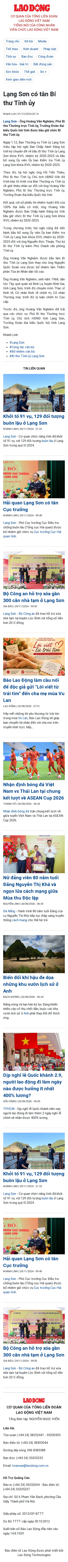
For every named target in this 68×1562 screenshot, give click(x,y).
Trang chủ (12, 41)
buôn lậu (47, 441)
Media (42, 41)
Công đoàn (45, 56)
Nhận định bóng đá (16, 811)
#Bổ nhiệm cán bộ (22, 351)
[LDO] (34, 393)
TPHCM (9, 1109)
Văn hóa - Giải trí (17, 64)
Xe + (43, 72)
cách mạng (19, 920)
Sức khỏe (12, 72)
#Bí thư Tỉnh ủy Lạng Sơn (26, 356)
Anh (26, 1013)
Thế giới (29, 72)
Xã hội (28, 41)
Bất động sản (42, 64)
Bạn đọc (27, 56)
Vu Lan (23, 718)
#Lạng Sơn (16, 342)
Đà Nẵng (9, 911)
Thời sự (11, 56)
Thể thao (12, 49)
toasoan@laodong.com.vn (30, 1465)
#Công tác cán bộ (21, 347)
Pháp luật (49, 49)
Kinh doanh (30, 49)
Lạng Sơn (10, 121)
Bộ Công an (27, 614)
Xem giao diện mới (18, 79)
